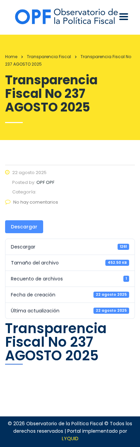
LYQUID (70, 438)
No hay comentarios (35, 202)
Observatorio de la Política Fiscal (64, 423)
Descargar (24, 226)
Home (11, 56)
